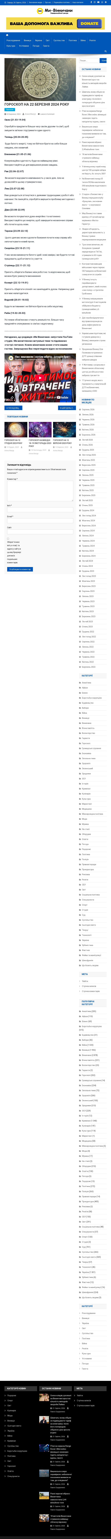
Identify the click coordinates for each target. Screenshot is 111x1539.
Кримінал (86, 789)
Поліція (85, 859)
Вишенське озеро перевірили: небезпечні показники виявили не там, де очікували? (94, 132)
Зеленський (87, 768)
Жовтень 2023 (88, 581)
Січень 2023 (87, 627)
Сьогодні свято (89, 925)
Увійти (85, 981)
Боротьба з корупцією (92, 698)
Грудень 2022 (88, 632)
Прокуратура (88, 869)
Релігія (92, 40)
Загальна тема (88, 758)
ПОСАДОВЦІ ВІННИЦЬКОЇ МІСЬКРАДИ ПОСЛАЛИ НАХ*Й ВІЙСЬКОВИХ (15, 408)
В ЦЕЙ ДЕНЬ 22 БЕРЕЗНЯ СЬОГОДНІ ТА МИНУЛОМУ (68, 408)
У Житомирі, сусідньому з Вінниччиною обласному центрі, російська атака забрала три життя (93, 370)
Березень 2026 (88, 435)
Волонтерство (88, 733)
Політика (73, 40)
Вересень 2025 (89, 465)
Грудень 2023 (88, 571)
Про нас (48, 2)
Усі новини (24, 46)
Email (10, 516)
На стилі (85, 829)
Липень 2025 (88, 475)
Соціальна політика (91, 895)
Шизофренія (87, 960)
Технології (86, 935)
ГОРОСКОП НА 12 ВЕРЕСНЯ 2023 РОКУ (62, 441)
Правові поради (89, 864)
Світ (48, 40)
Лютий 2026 (87, 440)
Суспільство (59, 40)
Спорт (84, 905)
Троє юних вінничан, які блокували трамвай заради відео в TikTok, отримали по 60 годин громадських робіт (92, 252)
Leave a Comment (47, 114)
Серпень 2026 (88, 409)
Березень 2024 (88, 556)
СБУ (84, 885)
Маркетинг (87, 804)
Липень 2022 (88, 647)
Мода (84, 819)
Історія (85, 784)
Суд (83, 915)
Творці (85, 930)
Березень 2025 (88, 495)
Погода (36, 46)
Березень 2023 (88, 616)
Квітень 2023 (88, 611)
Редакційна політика (62, 2)
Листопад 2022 (89, 637)
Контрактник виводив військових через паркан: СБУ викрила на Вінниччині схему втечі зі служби (94, 269)
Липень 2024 (88, 536)
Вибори (85, 708)
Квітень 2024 (88, 551)
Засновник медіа (35, 2)
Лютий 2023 (87, 622)
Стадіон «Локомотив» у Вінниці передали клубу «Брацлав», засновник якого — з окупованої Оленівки (92, 201)
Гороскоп (9, 110)
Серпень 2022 (88, 642)
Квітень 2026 (88, 430)
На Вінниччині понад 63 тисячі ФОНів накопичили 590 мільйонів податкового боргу (94, 184)
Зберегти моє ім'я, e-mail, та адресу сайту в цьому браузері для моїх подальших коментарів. (14, 552)
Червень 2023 (88, 601)
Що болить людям (90, 965)
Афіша (85, 688)
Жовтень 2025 (88, 460)
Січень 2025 (87, 505)
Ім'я (9, 505)
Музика (85, 824)
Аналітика (86, 683)
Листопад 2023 (89, 576)
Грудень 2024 (88, 510)
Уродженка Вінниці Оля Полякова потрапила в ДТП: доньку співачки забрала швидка (92, 354)
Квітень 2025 (88, 490)
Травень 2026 (88, 425)
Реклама (86, 874)
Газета (46, 46)
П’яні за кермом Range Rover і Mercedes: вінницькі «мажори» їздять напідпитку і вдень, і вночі (94, 116)
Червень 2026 (88, 420)
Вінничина (86, 723)
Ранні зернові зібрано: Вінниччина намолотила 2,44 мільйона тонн (93, 145)
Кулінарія (86, 794)
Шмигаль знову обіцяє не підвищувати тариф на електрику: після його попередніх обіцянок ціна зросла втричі (93, 99)
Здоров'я (86, 763)
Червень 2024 (88, 541)
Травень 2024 (88, 546)
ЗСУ (84, 779)
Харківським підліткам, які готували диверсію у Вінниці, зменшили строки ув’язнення (94, 338)
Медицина (87, 809)
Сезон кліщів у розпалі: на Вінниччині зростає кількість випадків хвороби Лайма (94, 81)
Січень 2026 (87, 445)
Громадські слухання (91, 748)
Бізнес (85, 693)
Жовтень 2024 (88, 521)
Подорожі (86, 849)
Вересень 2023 (89, 586)
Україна (38, 40)
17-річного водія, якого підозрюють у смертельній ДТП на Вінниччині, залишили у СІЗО (94, 385)
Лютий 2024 (87, 561)
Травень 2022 (88, 657)
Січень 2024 (87, 566)
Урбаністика (87, 945)
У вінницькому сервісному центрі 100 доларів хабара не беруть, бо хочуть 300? (94, 170)
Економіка (86, 753)
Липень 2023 (88, 596)
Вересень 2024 (89, 526)
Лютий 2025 (87, 500)
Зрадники (86, 774)
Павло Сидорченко (57, 1412)
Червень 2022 (88, 652)
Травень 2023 (88, 606)
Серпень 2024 (88, 531)
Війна (83, 40)
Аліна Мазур (30, 114)
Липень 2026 (88, 414)
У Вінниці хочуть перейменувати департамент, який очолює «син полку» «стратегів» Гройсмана (94, 286)
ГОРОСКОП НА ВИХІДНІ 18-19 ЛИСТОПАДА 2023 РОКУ (40, 443)
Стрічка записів (89, 986)
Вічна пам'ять (88, 728)
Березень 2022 (88, 667)
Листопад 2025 (89, 455)
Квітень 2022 (88, 662)
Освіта (85, 839)
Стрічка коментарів (91, 991)
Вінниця (27, 40)
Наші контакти (77, 2)
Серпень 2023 (88, 591)
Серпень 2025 (88, 470)
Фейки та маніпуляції (91, 955)
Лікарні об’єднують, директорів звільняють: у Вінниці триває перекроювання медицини (94, 234)
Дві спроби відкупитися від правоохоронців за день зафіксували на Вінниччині (93, 323)
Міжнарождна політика (92, 814)
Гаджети (86, 738)
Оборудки (86, 834)
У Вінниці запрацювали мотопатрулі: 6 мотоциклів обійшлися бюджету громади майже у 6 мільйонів (94, 306)
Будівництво (88, 703)
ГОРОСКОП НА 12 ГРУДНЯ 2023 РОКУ (13, 441)
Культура (11, 46)
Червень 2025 (88, 480)
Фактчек (86, 950)
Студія (85, 910)
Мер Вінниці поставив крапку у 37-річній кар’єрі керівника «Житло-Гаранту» (93, 218)
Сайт (9, 527)
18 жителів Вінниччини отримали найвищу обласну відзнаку (92, 157)
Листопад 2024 (89, 515)
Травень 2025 (88, 485)
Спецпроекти (88, 900)
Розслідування (13, 40)
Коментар (12, 479)
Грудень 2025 (88, 450)
